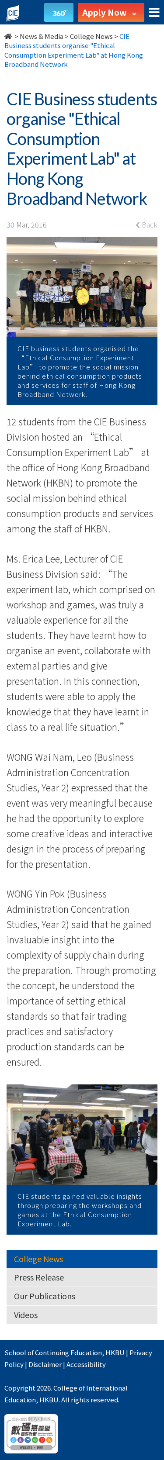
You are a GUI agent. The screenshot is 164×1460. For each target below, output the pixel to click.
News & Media (41, 36)
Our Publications (44, 1295)
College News (91, 36)
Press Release (39, 1277)
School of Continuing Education (53, 1352)
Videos (26, 1314)
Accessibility (86, 1364)
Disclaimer (45, 1364)
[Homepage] (8, 36)
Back (148, 224)
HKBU (115, 1352)
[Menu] (154, 13)
